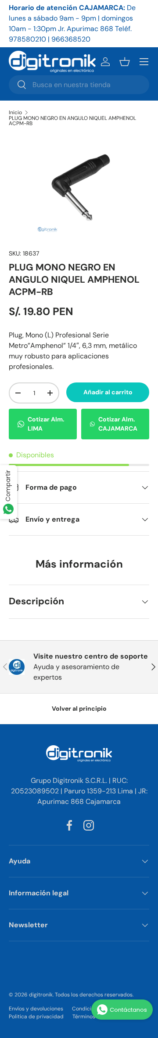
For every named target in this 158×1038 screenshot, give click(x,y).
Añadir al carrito (108, 392)
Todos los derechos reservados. (94, 994)
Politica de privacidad (36, 1016)
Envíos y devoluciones (36, 1008)
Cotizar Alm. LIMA (46, 423)
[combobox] (79, 84)
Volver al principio (79, 708)
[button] (124, 61)
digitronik (41, 994)
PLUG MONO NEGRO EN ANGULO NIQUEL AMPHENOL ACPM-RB (72, 121)
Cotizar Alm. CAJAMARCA (117, 423)
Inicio (15, 112)
